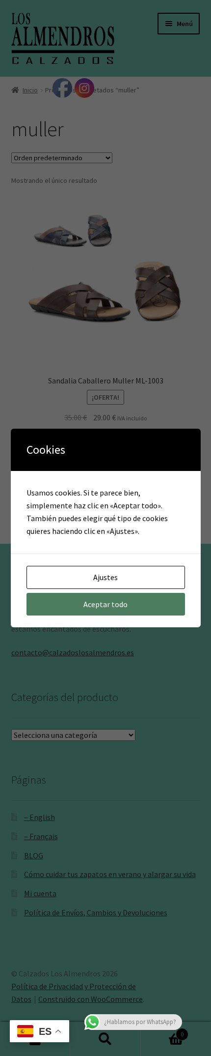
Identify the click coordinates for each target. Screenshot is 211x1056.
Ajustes (105, 577)
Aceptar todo (105, 604)
